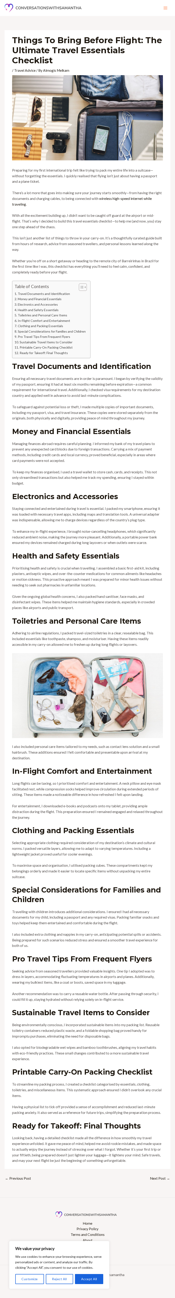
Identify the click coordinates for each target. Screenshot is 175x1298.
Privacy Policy (87, 1229)
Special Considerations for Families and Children (52, 331)
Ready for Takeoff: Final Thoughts (44, 353)
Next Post (160, 1178)
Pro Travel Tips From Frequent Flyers (44, 337)
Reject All (59, 1279)
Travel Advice (25, 70)
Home (87, 1223)
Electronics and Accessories (38, 304)
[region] (59, 1265)
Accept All (89, 1279)
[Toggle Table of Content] (80, 287)
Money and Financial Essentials (40, 299)
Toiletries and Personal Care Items (42, 315)
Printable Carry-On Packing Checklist (46, 347)
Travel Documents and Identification (44, 294)
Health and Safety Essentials (38, 310)
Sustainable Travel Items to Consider (46, 342)
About (88, 1240)
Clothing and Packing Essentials (40, 326)
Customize (29, 1279)
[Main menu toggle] (165, 8)
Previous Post (18, 1178)
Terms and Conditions (88, 1234)
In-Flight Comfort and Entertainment (44, 321)
